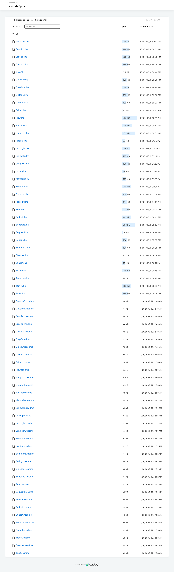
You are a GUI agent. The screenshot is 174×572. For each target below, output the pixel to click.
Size (124, 26)
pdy (22, 6)
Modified (145, 26)
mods (14, 6)
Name (19, 26)
